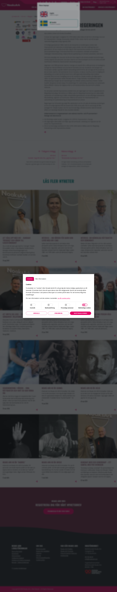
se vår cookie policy (64, 298)
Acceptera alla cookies (80, 313)
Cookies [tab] (29, 279)
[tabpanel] (58, 291)
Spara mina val (58, 313)
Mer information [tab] (40, 279)
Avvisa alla (36, 313)
